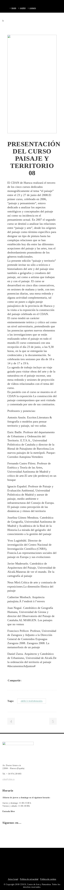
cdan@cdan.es (8, 779)
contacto (33, 8)
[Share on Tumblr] (42, 680)
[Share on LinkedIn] (38, 680)
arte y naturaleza (32, 701)
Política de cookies (48, 879)
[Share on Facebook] (25, 680)
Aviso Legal (13, 879)
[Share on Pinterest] (46, 680)
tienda (13, 8)
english (23, 8)
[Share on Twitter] (29, 680)
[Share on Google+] (33, 680)
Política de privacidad (29, 879)
